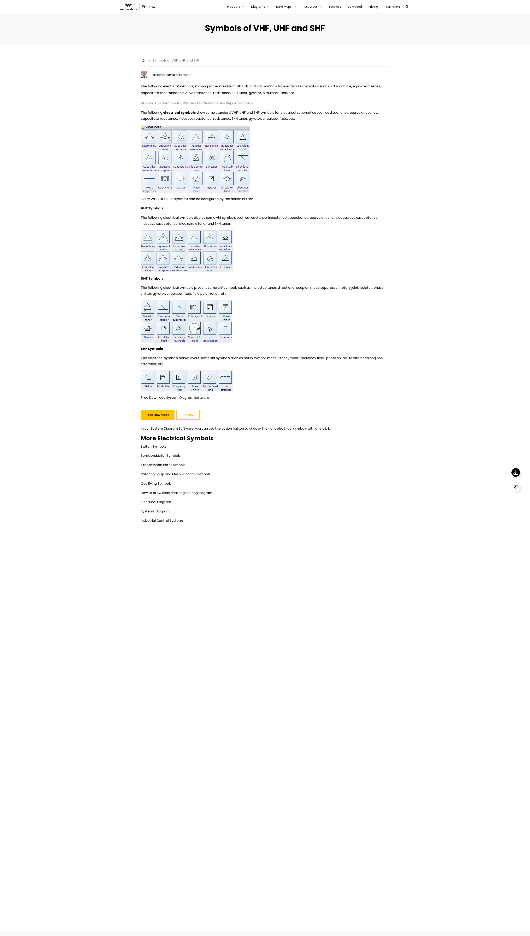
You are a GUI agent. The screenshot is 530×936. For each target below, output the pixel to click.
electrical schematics (298, 112)
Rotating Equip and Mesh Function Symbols (175, 474)
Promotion (392, 7)
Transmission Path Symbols (163, 465)
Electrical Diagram (156, 502)
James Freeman (178, 75)
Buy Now (188, 415)
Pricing (373, 7)
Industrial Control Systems (162, 520)
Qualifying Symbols (156, 483)
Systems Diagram (155, 511)
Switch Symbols (153, 446)
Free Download (158, 415)
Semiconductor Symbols (161, 455)
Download (355, 7)
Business (335, 7)
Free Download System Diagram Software (175, 397)
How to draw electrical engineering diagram (176, 492)
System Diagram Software (172, 428)
